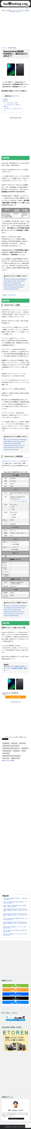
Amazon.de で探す (15, 697)
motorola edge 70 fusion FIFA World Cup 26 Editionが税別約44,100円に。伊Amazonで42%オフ (15, 915)
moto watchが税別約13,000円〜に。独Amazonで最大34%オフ (15, 899)
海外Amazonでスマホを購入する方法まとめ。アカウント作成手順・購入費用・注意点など (15, 668)
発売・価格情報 (10, 760)
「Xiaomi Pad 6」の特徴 (11, 103)
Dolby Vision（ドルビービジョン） (11, 748)
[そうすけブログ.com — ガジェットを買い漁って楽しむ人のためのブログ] (15, 3)
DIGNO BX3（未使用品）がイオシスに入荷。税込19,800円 (15, 927)
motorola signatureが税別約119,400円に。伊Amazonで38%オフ (15, 902)
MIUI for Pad (25, 748)
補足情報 (5, 106)
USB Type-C (16, 750)
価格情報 (5, 99)
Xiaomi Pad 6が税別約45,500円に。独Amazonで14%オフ (15, 53)
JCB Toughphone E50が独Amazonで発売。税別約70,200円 (15, 931)
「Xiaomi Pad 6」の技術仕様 (12, 104)
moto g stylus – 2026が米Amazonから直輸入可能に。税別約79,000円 (15, 906)
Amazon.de (11, 295)
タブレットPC (6, 758)
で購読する (16, 986)
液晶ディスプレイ (16, 758)
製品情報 (5, 101)
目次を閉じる (15, 96)
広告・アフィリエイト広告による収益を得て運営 (19, 11)
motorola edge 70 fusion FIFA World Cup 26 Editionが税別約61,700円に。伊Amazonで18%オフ (15, 923)
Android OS (23, 743)
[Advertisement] (15, 29)
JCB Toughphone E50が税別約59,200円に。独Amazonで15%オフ (15, 919)
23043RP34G (6, 743)
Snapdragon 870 (7, 750)
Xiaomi (23, 750)
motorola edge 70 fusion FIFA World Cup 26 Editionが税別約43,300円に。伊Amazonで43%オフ (15, 910)
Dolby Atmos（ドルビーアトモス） (11, 745)
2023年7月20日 (12, 48)
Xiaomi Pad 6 (6, 753)
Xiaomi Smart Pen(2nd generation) (11, 755)
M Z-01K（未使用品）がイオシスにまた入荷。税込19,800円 (15, 934)
